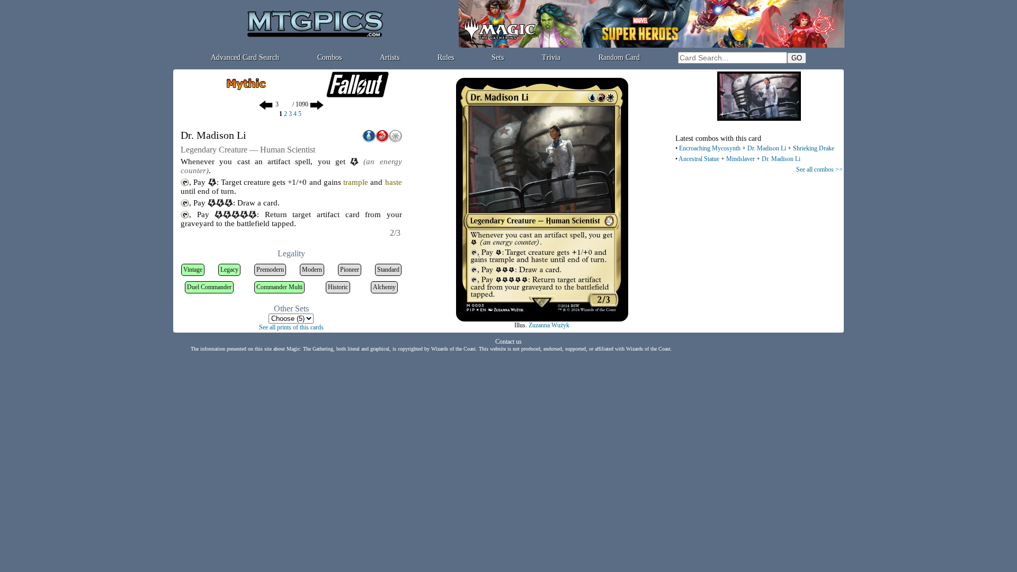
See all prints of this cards (291, 327)
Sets (498, 57)
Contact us (508, 341)
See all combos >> (819, 169)
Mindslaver (740, 159)
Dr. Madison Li (766, 148)
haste (393, 182)
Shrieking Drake (813, 148)
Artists (389, 57)
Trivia (551, 57)
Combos (329, 57)
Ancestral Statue (699, 159)
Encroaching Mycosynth (710, 148)
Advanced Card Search (245, 57)
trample (355, 182)
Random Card (619, 57)
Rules (446, 57)
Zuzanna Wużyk (549, 325)
